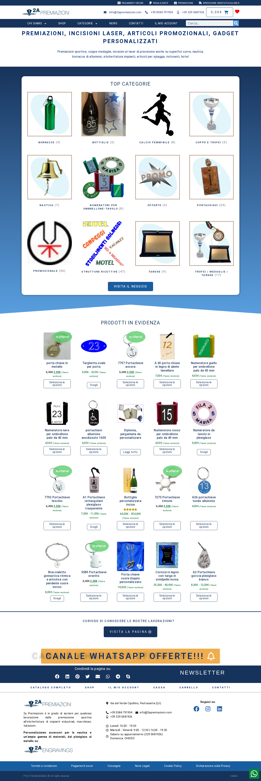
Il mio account (166, 23)
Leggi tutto (130, 452)
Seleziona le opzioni (57, 384)
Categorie (85, 23)
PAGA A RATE (160, 3)
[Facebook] (196, 709)
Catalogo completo (50, 687)
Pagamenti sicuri (82, 766)
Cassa (159, 687)
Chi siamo (34, 23)
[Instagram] (208, 709)
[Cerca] (236, 23)
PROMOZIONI (185, 3)
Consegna (114, 766)
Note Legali (142, 766)
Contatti (136, 23)
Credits (233, 776)
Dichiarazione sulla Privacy (213, 766)
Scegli (94, 385)
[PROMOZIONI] (175, 2)
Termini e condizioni (44, 766)
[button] (57, 676)
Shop (62, 23)
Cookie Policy (173, 766)
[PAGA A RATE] (150, 2)
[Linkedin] (219, 709)
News (113, 23)
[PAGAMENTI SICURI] (119, 2)
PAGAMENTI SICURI (132, 3)
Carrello (188, 687)
